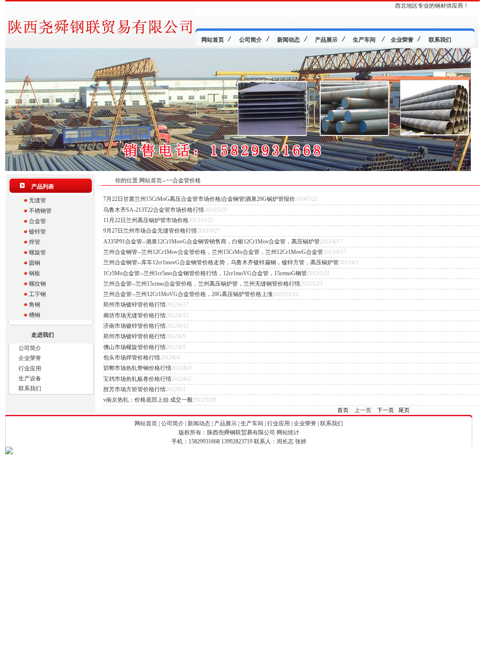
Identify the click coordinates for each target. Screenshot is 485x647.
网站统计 (288, 432)
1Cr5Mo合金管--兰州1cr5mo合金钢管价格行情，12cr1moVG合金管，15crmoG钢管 (205, 273)
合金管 (37, 221)
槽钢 (34, 315)
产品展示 (225, 423)
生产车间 (252, 423)
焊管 (34, 242)
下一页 (385, 410)
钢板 (34, 273)
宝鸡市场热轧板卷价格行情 (137, 379)
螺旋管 (37, 252)
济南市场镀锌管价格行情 (134, 326)
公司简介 (29, 348)
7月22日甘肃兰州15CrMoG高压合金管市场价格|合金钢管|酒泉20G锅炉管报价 (199, 199)
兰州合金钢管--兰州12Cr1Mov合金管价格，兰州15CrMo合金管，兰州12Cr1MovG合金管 (213, 252)
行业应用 (29, 368)
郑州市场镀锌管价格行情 (134, 304)
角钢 (34, 304)
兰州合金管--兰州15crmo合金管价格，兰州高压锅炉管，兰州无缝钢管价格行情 (201, 283)
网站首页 (146, 423)
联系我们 (29, 388)
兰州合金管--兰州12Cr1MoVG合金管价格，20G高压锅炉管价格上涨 (188, 294)
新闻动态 (199, 423)
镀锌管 (37, 231)
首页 (343, 410)
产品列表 (42, 186)
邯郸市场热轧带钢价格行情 (137, 368)
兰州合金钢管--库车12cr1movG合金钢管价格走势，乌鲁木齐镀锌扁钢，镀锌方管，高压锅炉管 (221, 262)
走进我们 (42, 335)
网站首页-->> (155, 180)
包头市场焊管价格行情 (131, 357)
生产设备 (29, 378)
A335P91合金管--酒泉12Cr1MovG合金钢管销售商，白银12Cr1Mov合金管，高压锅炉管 (211, 241)
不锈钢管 (40, 210)
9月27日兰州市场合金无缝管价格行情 (150, 230)
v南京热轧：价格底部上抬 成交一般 (148, 399)
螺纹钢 (37, 283)
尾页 (404, 410)
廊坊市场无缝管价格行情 (134, 315)
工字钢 (37, 294)
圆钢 (34, 263)
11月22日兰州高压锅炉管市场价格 (146, 220)
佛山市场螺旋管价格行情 (134, 347)
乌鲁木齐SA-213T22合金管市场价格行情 (153, 210)
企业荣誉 (29, 358)
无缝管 (37, 200)
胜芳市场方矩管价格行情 (134, 389)
